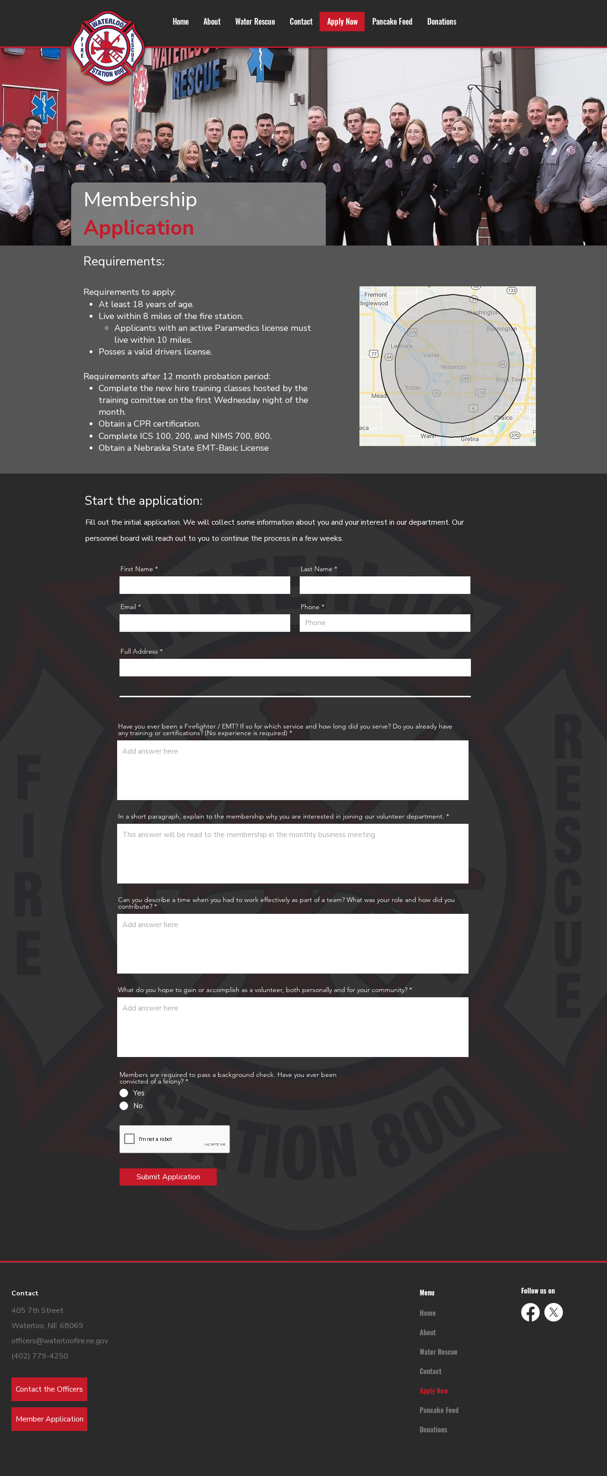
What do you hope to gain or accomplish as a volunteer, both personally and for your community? (262, 989)
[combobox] (295, 667)
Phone (310, 606)
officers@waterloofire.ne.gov (59, 1341)
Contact (430, 1371)
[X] (553, 1312)
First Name (136, 568)
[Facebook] (530, 1312)
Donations (433, 1429)
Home (428, 1313)
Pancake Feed (439, 1410)
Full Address (139, 651)
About (428, 1332)
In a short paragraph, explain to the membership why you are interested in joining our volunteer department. (281, 816)
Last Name (316, 568)
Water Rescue (439, 1352)
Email (128, 606)
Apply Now (434, 1390)
